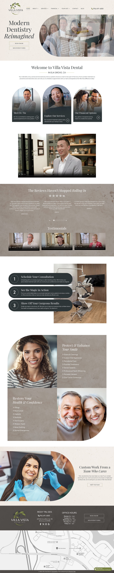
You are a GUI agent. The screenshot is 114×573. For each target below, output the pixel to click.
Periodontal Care (70, 361)
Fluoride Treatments (71, 364)
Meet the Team (95, 485)
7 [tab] (63, 220)
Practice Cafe (72, 571)
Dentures (17, 417)
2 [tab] (54, 220)
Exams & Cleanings (71, 355)
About (35, 8)
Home (28, 8)
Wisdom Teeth (19, 424)
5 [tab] (59, 220)
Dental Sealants (69, 368)
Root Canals (18, 411)
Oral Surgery (19, 421)
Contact (75, 8)
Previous (50, 220)
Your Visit (65, 8)
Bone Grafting (19, 427)
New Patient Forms (19, 48)
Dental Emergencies (21, 430)
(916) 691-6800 (98, 9)
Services (44, 8)
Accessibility (55, 571)
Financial (54, 8)
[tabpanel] (25, 207)
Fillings (16, 407)
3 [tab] (56, 220)
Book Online (19, 43)
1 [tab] (52, 220)
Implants (17, 414)
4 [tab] (58, 220)
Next (66, 220)
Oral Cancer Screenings (72, 377)
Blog (82, 8)
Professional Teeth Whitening (74, 371)
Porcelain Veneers (70, 374)
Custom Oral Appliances (73, 358)
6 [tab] (61, 220)
